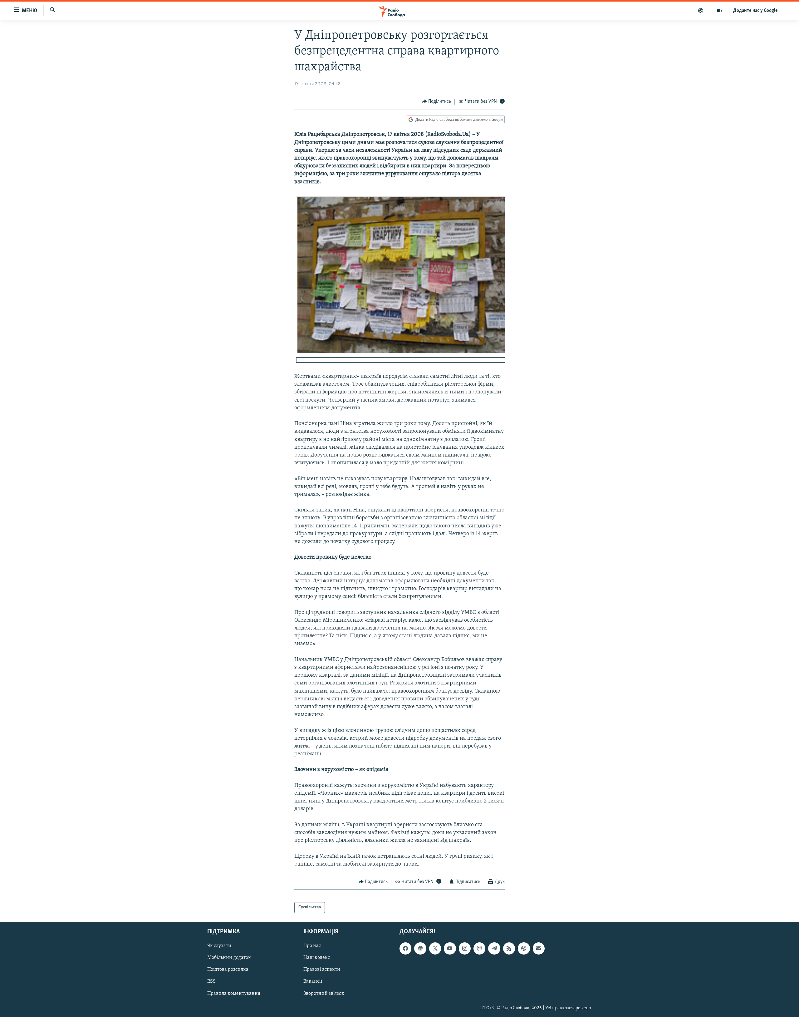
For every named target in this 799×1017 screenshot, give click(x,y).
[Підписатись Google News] (420, 948)
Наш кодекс (316, 957)
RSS (211, 981)
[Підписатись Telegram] (494, 948)
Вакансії (312, 981)
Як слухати (219, 945)
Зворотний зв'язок (323, 993)
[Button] (436, 102)
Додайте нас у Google (755, 10)
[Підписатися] (539, 948)
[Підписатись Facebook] (405, 948)
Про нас (312, 945)
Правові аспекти (321, 969)
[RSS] (509, 948)
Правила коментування (233, 993)
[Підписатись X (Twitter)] (435, 948)
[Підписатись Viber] (479, 948)
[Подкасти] (700, 10)
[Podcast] (524, 948)
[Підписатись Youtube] (450, 948)
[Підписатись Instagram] (465, 948)
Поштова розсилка (227, 969)
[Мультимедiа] (719, 10)
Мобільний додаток (229, 957)
